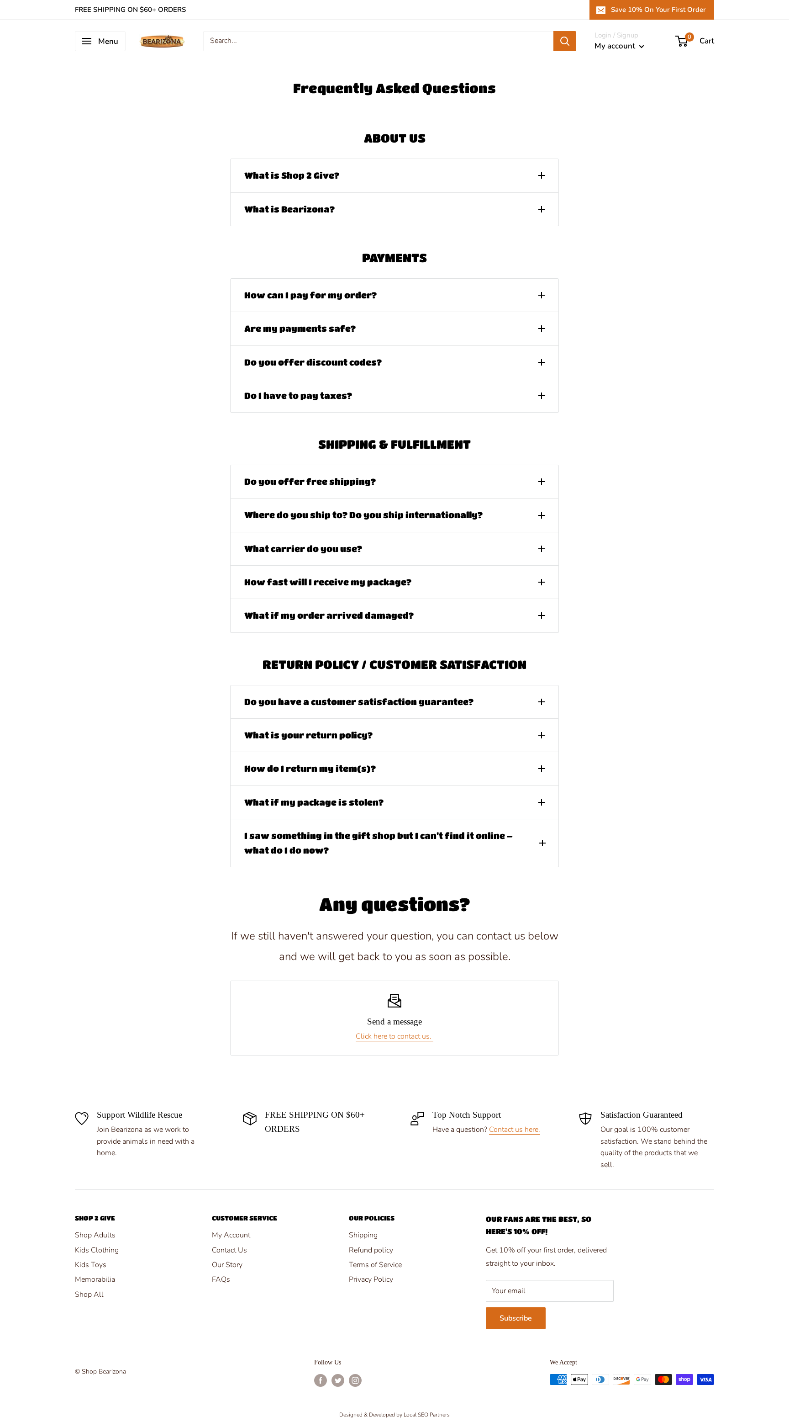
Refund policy (371, 1250)
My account (615, 46)
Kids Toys (90, 1265)
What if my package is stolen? (314, 802)
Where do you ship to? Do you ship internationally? (363, 515)
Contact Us (229, 1250)
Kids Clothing (97, 1250)
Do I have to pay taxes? (298, 395)
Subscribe (516, 1318)
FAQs (221, 1279)
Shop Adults (95, 1235)
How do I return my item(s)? (310, 768)
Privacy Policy (371, 1279)
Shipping (363, 1235)
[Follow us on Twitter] (337, 1380)
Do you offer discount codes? (313, 362)
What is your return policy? (308, 735)
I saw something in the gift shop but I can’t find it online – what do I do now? (378, 843)
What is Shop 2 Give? (291, 175)
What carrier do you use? (303, 548)
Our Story (227, 1265)
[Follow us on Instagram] (355, 1380)
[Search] (564, 41)
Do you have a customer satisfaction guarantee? (358, 701)
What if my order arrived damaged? (329, 615)
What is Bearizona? (289, 209)
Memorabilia (95, 1279)
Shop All (89, 1294)
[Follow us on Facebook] (320, 1380)
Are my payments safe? (300, 328)
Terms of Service (375, 1265)
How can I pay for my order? (310, 295)
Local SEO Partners (427, 1414)
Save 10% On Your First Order (658, 9)
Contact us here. (514, 1130)
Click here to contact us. (394, 1036)
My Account (231, 1235)
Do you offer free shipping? (310, 481)
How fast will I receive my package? (327, 582)
